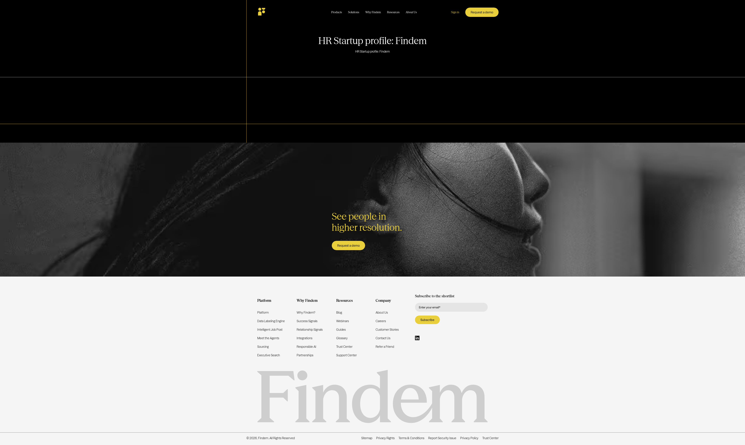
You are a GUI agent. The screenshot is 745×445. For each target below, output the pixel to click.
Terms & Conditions (411, 438)
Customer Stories (387, 329)
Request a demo (482, 12)
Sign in (455, 12)
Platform (263, 312)
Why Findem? (306, 312)
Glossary (342, 338)
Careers (381, 321)
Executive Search (268, 355)
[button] (336, 12)
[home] (273, 12)
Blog (339, 312)
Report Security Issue (442, 438)
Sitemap (366, 438)
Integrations (304, 338)
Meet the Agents (268, 338)
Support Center (346, 355)
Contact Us (383, 338)
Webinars (342, 321)
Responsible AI (306, 347)
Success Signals (307, 321)
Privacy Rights (385, 438)
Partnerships (305, 355)
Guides (341, 329)
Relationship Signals (310, 329)
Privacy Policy (469, 438)
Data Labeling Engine (271, 321)
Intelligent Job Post (269, 329)
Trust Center (344, 347)
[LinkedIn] (417, 338)
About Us (382, 312)
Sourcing (263, 347)
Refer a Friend (385, 347)
